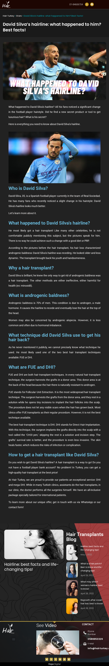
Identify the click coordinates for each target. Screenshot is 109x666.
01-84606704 (76, 4)
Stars (19, 15)
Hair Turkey (8, 15)
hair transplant (60, 247)
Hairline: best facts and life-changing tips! (31, 567)
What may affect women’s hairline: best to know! (92, 585)
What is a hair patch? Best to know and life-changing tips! (91, 567)
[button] (13, 639)
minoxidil (26, 285)
